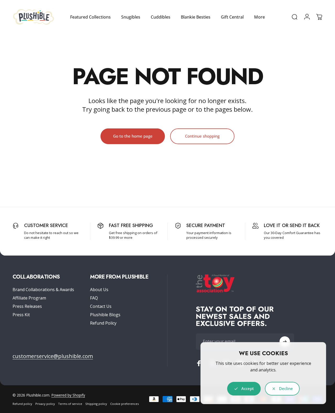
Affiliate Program (29, 298)
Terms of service (70, 404)
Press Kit (21, 314)
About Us (99, 289)
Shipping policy (96, 404)
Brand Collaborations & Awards (43, 289)
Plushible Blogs (105, 314)
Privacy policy (45, 404)
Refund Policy (103, 323)
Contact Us (100, 306)
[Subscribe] (285, 341)
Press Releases (27, 306)
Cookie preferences (124, 404)
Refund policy (22, 404)
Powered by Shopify (68, 395)
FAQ (94, 298)
